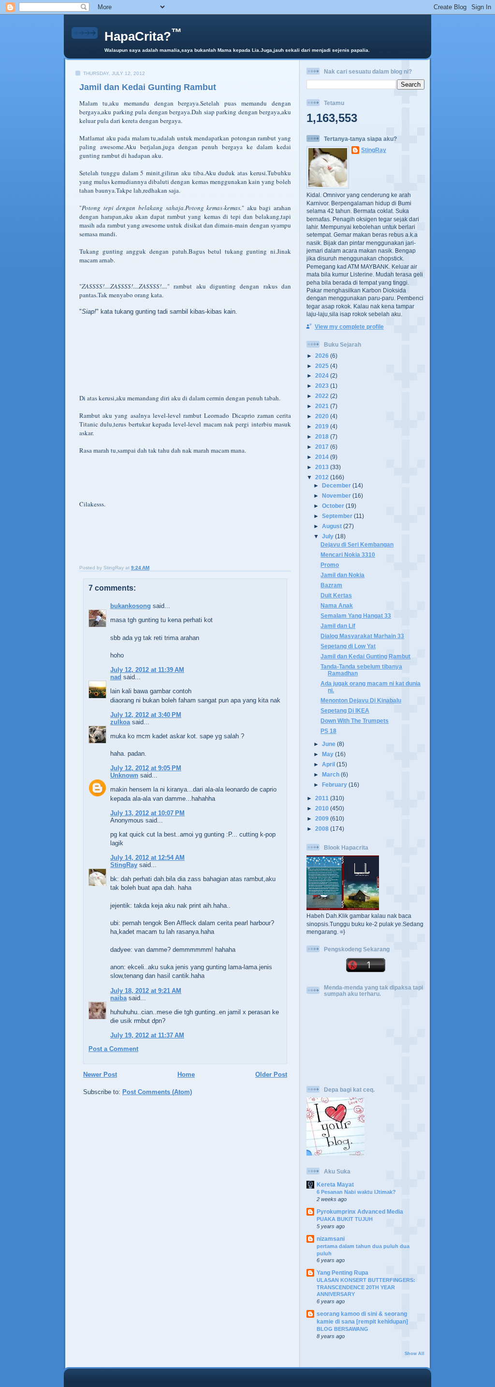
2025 (322, 366)
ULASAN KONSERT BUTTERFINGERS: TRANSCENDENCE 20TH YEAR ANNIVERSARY (366, 1287)
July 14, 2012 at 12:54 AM (147, 857)
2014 (322, 457)
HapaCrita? (143, 36)
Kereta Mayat (335, 1184)
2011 (322, 798)
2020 (322, 416)
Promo (329, 565)
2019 (322, 426)
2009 (322, 818)
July (328, 536)
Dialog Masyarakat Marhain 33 (362, 636)
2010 (322, 808)
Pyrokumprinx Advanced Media (360, 1211)
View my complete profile (349, 326)
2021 (322, 406)
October (334, 506)
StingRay (123, 865)
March (331, 774)
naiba (118, 998)
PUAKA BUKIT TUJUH (345, 1219)
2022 (322, 396)
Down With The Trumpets (354, 720)
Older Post (271, 1074)
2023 (322, 385)
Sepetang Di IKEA (344, 710)
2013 (322, 467)
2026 (322, 355)
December (337, 485)
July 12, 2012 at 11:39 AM (147, 669)
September (338, 516)
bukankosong (130, 606)
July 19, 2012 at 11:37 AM (147, 1035)
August (332, 526)
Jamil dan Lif (337, 626)
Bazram (331, 585)
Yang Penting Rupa (342, 1272)
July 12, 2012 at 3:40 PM (145, 714)
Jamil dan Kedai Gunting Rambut (147, 87)
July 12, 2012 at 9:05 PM (145, 768)
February (335, 784)
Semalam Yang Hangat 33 (355, 615)
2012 (322, 477)
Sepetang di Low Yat (348, 646)
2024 (322, 375)
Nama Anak (336, 605)
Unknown (124, 775)
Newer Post (100, 1074)
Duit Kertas (336, 595)
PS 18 (328, 731)
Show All (414, 1353)
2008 (322, 828)
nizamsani (331, 1238)
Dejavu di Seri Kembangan (356, 544)
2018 (322, 436)
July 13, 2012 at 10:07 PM (147, 813)
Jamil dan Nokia (342, 575)
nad (115, 677)
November (337, 495)
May (328, 754)
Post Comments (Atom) (157, 1092)
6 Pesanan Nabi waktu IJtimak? (356, 1192)
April (329, 764)
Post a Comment (113, 1048)
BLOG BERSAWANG (342, 1329)
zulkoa (120, 722)
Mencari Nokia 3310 (347, 554)
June (329, 744)
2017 (322, 446)
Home (186, 1074)
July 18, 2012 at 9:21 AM (145, 990)
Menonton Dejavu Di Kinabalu (360, 700)
